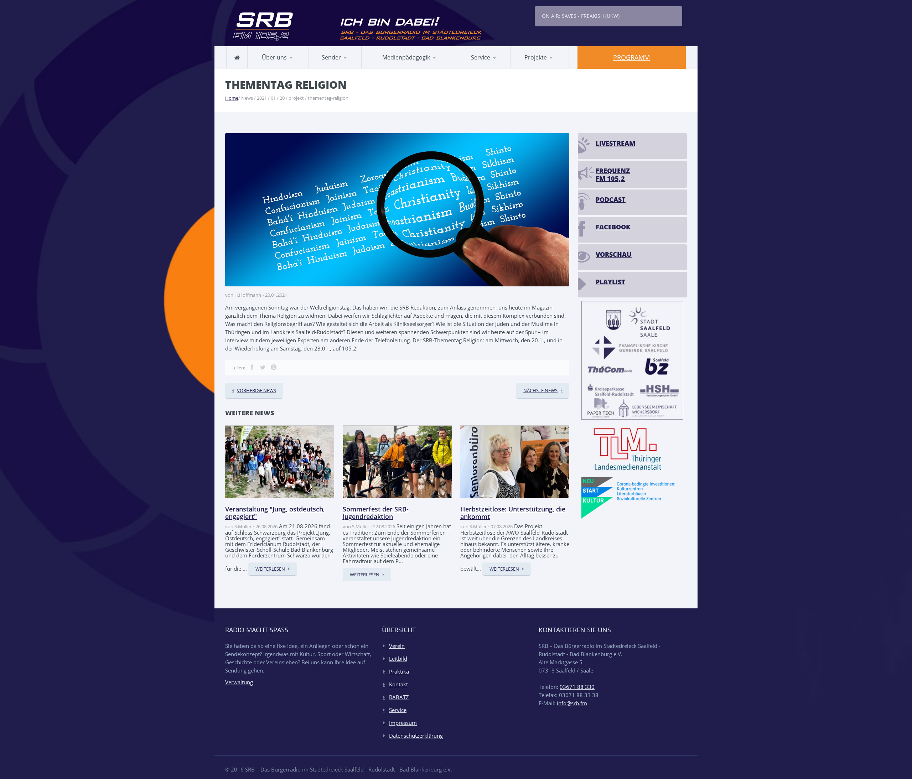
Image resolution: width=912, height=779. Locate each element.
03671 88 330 (577, 686)
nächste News (540, 390)
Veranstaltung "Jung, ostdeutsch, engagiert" (275, 513)
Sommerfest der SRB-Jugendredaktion (376, 513)
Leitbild (398, 658)
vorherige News (256, 390)
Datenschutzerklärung (416, 735)
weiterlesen (270, 569)
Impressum (403, 722)
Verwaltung (239, 682)
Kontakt (398, 684)
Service (397, 709)
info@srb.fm (572, 703)
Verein (397, 645)
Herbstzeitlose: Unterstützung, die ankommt (512, 513)
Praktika (399, 671)
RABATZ (399, 697)
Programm (631, 57)
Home (231, 98)
